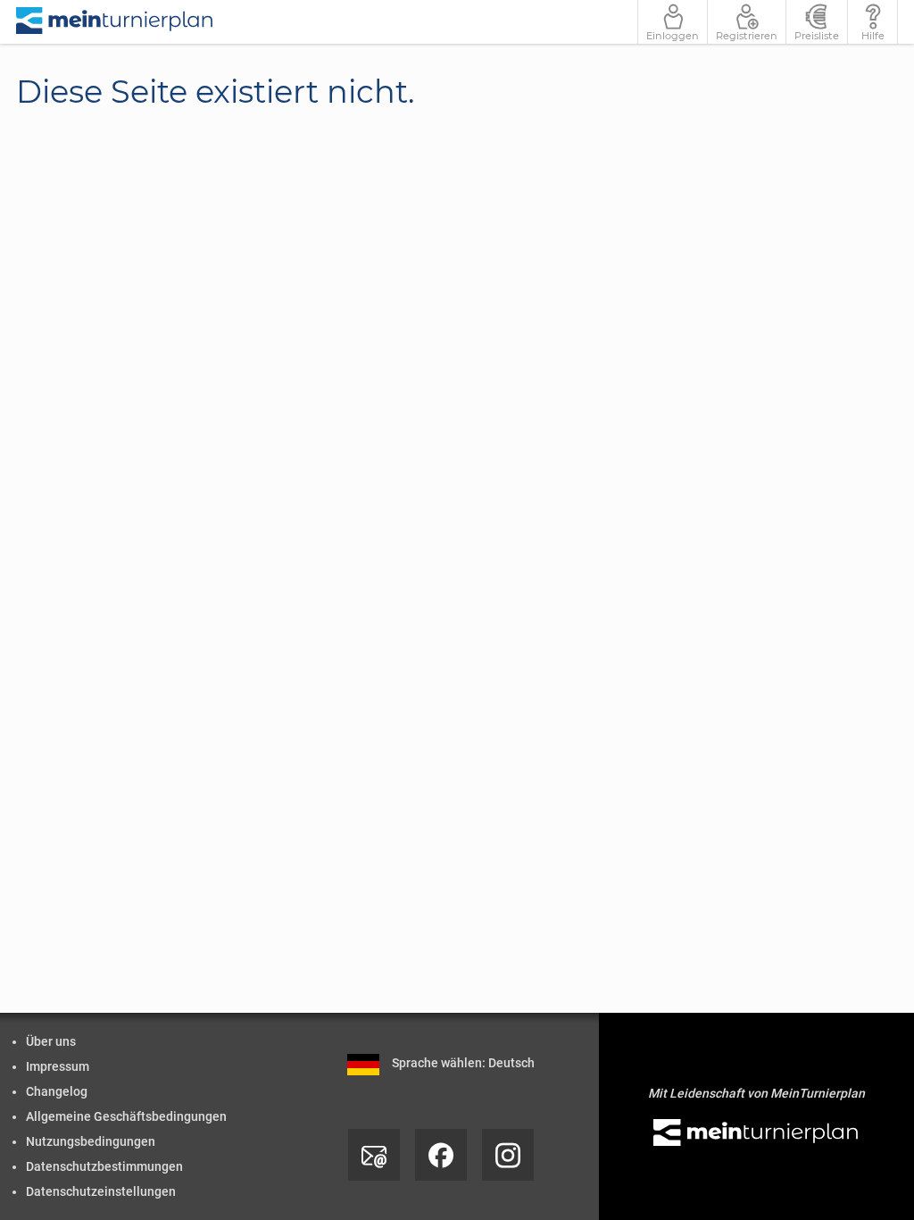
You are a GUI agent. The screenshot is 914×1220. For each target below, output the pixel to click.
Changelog (56, 1091)
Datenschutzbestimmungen (104, 1166)
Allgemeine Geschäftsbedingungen (126, 1116)
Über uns (51, 1041)
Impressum (57, 1066)
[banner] (115, 22)
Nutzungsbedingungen (90, 1141)
